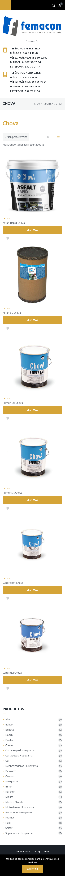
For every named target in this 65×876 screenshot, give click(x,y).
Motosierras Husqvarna (19, 807)
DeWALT (10, 771)
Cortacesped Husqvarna (19, 750)
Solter (8, 827)
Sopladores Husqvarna (19, 833)
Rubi (8, 822)
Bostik (9, 740)
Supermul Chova (12, 672)
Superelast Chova (13, 582)
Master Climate (14, 802)
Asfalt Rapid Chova (14, 222)
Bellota (9, 729)
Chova (6, 218)
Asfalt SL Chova (12, 312)
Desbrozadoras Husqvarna (21, 765)
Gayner (9, 776)
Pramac (9, 817)
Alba (7, 719)
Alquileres (42, 852)
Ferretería (47, 103)
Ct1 (7, 760)
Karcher (10, 791)
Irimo (8, 786)
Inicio (37, 103)
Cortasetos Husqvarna (19, 755)
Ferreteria (22, 852)
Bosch (9, 734)
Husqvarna (11, 781)
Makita (9, 796)
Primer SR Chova (13, 492)
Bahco (9, 724)
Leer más (32, 230)
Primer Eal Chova (13, 402)
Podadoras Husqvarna (18, 812)
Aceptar (32, 869)
